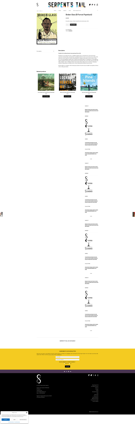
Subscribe (67, 366)
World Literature (87, 111)
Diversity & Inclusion (95, 391)
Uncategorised (70, 30)
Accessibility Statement (94, 386)
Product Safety (96, 395)
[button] (26, 412)
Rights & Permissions (95, 398)
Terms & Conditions (95, 401)
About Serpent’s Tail (77, 10)
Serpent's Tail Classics (88, 202)
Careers (97, 390)
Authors (64, 10)
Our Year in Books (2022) (88, 153)
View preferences (23, 419)
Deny (14, 419)
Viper (70, 363)
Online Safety (96, 394)
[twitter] (37, 10)
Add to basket (73, 24)
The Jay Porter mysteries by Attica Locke (92, 143)
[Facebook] (40, 10)
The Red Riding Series (88, 142)
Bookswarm (96, 411)
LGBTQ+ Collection (95, 152)
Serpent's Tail (67, 363)
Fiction (93, 109)
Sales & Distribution (95, 397)
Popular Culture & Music (95, 110)
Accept (5, 419)
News (70, 10)
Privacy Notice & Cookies (94, 399)
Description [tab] (39, 51)
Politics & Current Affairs (88, 110)
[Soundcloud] (41, 10)
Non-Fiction (96, 109)
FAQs (97, 393)
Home (55, 10)
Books (60, 10)
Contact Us (96, 387)
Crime (91, 109)
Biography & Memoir (87, 109)
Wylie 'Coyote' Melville (94, 202)
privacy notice (51, 354)
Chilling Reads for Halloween (89, 152)
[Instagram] (38, 10)
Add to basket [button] (46, 96)
